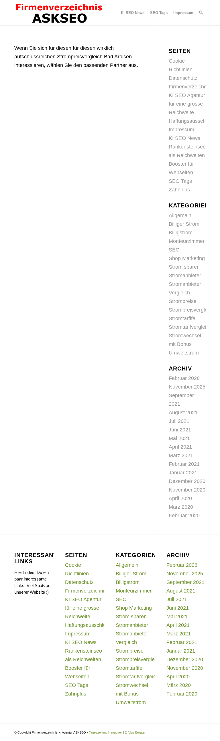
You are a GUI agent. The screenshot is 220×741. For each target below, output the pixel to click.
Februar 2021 (184, 464)
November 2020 (187, 490)
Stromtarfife (182, 318)
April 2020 (180, 498)
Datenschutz (183, 78)
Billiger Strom (184, 224)
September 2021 (185, 582)
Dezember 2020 (187, 481)
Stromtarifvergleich (190, 327)
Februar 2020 (184, 515)
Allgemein (180, 215)
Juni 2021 (180, 430)
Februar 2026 (184, 378)
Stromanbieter (185, 275)
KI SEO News (184, 138)
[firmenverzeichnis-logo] (59, 12)
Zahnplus (179, 190)
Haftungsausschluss (192, 121)
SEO (174, 250)
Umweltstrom (184, 353)
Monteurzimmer (187, 241)
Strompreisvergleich (191, 310)
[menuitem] (132, 12)
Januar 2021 (183, 472)
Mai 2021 (179, 438)
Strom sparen (184, 267)
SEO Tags (180, 181)
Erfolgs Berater (135, 732)
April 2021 (180, 447)
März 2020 (181, 507)
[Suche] (201, 12)
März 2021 (181, 455)
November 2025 (187, 387)
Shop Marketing (187, 258)
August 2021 (183, 412)
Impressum (181, 129)
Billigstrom (180, 232)
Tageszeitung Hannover (105, 732)
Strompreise (183, 301)
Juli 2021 (179, 421)
